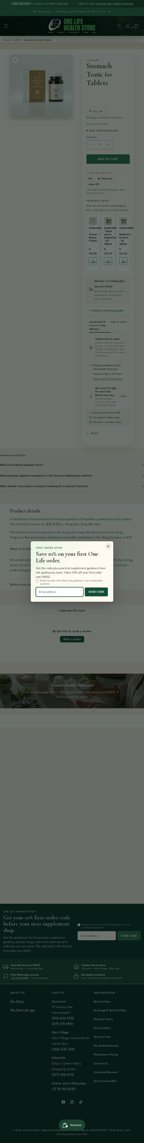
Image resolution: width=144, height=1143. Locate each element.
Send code (96, 591)
